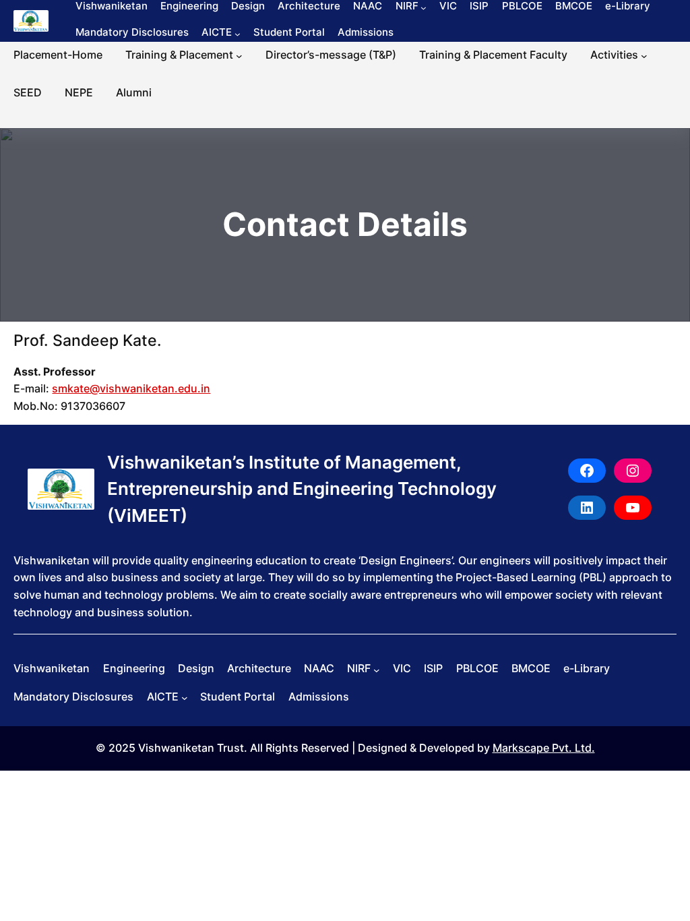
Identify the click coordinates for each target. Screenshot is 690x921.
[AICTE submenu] (237, 34)
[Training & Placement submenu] (239, 56)
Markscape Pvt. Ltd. (544, 747)
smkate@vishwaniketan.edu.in (131, 388)
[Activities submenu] (644, 56)
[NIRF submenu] (423, 7)
